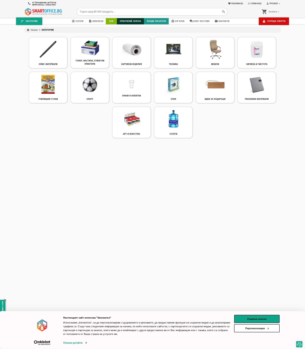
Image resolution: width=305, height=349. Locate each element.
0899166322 (38, 5)
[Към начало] (43, 11)
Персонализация (255, 328)
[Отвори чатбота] (299, 344)
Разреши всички (256, 319)
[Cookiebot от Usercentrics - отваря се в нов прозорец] (42, 342)
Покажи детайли (73, 342)
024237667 (51, 5)
